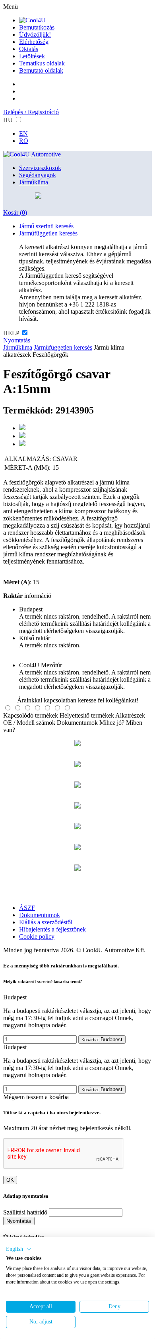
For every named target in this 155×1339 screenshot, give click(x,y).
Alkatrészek (130, 715)
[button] (19, 1249)
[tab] (7, 707)
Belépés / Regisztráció (31, 112)
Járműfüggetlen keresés (48, 233)
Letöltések (32, 56)
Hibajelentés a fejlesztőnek (52, 929)
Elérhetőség (33, 41)
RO (23, 140)
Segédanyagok (37, 175)
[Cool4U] (32, 20)
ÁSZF (27, 907)
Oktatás (28, 48)
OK (10, 1180)
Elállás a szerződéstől (45, 922)
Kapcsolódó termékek (30, 715)
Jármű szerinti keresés (46, 226)
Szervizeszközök (40, 167)
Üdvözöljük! (35, 34)
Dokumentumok (77, 722)
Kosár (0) (15, 212)
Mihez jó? (111, 722)
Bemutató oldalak (41, 70)
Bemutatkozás (36, 27)
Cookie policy (36, 936)
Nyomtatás (16, 340)
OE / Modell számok (29, 722)
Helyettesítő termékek (87, 715)
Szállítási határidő (25, 1212)
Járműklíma (33, 182)
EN (23, 133)
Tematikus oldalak (42, 63)
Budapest (101, 1039)
